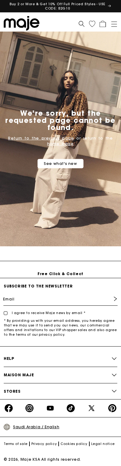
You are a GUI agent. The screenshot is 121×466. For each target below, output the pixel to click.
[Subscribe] (111, 298)
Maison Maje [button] (19, 375)
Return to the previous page (41, 138)
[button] (112, 23)
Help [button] (9, 358)
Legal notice (103, 444)
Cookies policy (73, 444)
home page (60, 143)
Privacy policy (44, 444)
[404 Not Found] (23, 23)
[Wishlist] (92, 24)
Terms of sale (16, 444)
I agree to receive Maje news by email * (48, 313)
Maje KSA (30, 459)
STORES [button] (12, 391)
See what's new (60, 163)
